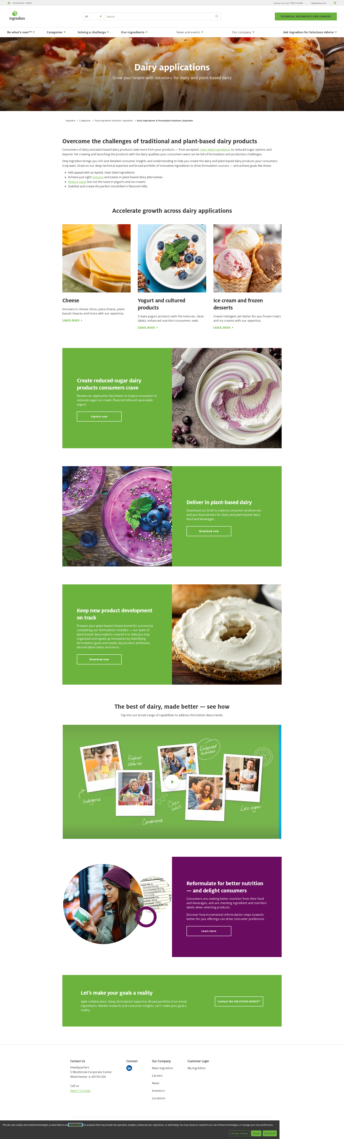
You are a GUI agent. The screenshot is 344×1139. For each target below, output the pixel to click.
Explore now (99, 416)
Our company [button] (241, 32)
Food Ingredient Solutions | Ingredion (114, 120)
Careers (157, 1076)
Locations (158, 1098)
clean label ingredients (215, 150)
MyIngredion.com (318, 3)
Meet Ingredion (162, 1068)
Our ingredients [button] (132, 32)
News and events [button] (188, 32)
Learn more (70, 320)
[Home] (17, 21)
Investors (158, 1091)
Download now (209, 531)
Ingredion (70, 120)
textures (98, 177)
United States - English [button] (22, 3)
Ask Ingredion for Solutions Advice (308, 32)
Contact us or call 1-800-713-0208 (288, 3)
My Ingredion (197, 1068)
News (155, 1083)
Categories (85, 120)
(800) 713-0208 (80, 1091)
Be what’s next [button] (19, 32)
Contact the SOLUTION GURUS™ (239, 1001)
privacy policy (75, 1124)
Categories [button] (54, 32)
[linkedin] (130, 1068)
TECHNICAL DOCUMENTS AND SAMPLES (305, 16)
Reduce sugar (77, 182)
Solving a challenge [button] (92, 32)
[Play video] (172, 782)
